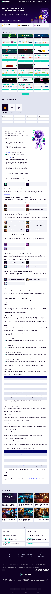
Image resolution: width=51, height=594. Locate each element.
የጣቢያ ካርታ (38, 592)
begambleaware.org (24, 459)
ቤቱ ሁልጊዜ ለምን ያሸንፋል (25, 552)
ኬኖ (9, 554)
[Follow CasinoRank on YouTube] (43, 570)
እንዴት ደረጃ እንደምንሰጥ (41, 558)
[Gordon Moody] (26, 580)
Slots (9, 558)
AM (2, 570)
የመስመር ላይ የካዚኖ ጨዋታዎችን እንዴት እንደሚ (25, 554)
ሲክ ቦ (9, 556)
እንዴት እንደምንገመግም (41, 556)
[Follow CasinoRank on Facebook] (36, 570)
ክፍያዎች (39, 1)
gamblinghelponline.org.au (25, 465)
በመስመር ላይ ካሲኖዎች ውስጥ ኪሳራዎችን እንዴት (25, 559)
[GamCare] (17, 580)
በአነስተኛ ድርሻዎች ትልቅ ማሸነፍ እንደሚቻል (25, 556)
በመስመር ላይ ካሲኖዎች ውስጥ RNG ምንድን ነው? (25, 558)
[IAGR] (4, 580)
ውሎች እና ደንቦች (13, 592)
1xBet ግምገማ (42, 46)
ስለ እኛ (41, 552)
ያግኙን (41, 554)
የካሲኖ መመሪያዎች (7, 194)
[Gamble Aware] (39, 580)
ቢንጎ (9, 552)
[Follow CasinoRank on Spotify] (46, 570)
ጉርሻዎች (34, 1)
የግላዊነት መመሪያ (41, 559)
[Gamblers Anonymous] (10, 580)
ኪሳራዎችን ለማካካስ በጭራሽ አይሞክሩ (23, 418)
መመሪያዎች (44, 1)
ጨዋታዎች (29, 1)
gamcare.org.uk (23, 462)
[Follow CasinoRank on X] (41, 570)
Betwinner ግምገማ (25, 46)
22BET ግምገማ (9, 61)
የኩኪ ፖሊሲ (26, 592)
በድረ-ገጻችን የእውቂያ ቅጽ (33, 478)
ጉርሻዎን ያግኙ (25, 61)
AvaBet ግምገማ (9, 46)
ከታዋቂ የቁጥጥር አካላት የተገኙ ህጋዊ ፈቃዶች (34, 327)
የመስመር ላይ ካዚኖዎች (22, 1)
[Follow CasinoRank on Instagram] (38, 570)
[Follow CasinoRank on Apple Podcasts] (48, 570)
